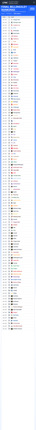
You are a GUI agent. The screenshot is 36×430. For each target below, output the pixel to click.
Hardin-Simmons (17, 249)
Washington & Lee (17, 257)
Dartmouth (16, 244)
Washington (16, 71)
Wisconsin (15, 63)
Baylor (14, 126)
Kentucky (15, 96)
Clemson (15, 205)
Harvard (15, 235)
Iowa (14, 203)
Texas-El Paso (16, 255)
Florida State (16, 323)
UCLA (14, 28)
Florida (15, 66)
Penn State (16, 91)
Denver (15, 287)
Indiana (15, 225)
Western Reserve (17, 298)
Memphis (15, 320)
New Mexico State (17, 326)
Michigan (15, 101)
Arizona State (16, 189)
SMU (14, 153)
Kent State (16, 315)
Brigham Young (17, 279)
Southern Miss (16, 200)
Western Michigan (17, 307)
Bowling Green (17, 216)
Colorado (15, 115)
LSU (14, 142)
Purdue (15, 82)
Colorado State (17, 175)
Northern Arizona (17, 328)
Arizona (15, 219)
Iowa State (16, 252)
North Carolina (17, 178)
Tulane (15, 162)
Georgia (15, 85)
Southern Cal (16, 25)
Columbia (15, 246)
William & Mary (17, 208)
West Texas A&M (17, 309)
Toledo (15, 293)
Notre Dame (16, 33)
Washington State (17, 167)
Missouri (15, 214)
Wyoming (15, 194)
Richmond (15, 301)
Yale (14, 132)
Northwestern (16, 183)
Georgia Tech (16, 19)
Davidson (15, 296)
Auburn (15, 186)
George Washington (18, 164)
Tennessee (16, 47)
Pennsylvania (16, 112)
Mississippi (16, 30)
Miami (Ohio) (16, 110)
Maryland (15, 44)
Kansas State (16, 276)
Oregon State (16, 241)
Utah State (16, 285)
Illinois (15, 159)
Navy (14, 49)
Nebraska (15, 148)
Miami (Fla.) (16, 197)
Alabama (15, 36)
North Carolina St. (17, 271)
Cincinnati (16, 69)
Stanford (15, 145)
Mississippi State (17, 118)
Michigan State (17, 22)
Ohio (14, 230)
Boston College (17, 282)
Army (14, 129)
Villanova (15, 93)
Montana (15, 304)
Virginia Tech (16, 222)
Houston (15, 74)
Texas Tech (16, 260)
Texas (14, 41)
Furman (15, 263)
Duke (14, 52)
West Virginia (16, 99)
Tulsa (14, 77)
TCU (14, 134)
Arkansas (15, 181)
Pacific (15, 192)
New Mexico (16, 123)
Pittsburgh (16, 107)
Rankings (9, 13)
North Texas (16, 266)
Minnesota (16, 80)
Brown (14, 318)
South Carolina (17, 151)
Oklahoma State (17, 274)
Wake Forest (16, 137)
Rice (14, 121)
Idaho (14, 238)
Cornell (15, 233)
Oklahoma (16, 39)
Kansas (15, 140)
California (15, 58)
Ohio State (16, 88)
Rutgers (15, 312)
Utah (14, 173)
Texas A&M (16, 170)
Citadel (15, 290)
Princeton (15, 55)
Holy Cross (16, 211)
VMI (14, 227)
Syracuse (15, 104)
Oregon (15, 268)
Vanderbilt (16, 156)
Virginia (15, 60)
